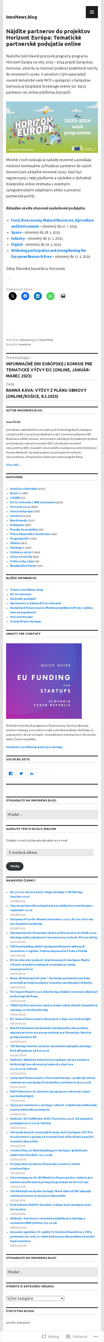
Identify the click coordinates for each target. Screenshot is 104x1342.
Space (16, 232)
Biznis (14, 493)
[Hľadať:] (52, 815)
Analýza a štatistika (23, 488)
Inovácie (25, 344)
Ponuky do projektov (24, 529)
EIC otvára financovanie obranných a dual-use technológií (50, 1019)
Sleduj (14, 866)
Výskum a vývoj (20, 552)
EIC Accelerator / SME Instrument (32, 502)
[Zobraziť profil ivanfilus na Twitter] (21, 773)
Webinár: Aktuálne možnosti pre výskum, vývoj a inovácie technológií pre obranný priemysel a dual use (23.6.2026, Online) (49, 1064)
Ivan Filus (46, 340)
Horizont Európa (21, 511)
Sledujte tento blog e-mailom (31, 828)
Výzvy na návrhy (21, 556)
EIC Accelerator (21, 594)
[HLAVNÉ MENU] (92, 12)
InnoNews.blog (21, 17)
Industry (18, 238)
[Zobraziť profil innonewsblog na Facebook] (10, 773)
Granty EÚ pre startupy (25, 621)
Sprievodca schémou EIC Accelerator (35, 603)
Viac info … (13, 465)
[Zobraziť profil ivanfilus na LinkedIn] (31, 773)
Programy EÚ (19, 538)
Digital (17, 244)
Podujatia (17, 525)
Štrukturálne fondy (23, 566)
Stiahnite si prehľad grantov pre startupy (34, 747)
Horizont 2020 (20, 507)
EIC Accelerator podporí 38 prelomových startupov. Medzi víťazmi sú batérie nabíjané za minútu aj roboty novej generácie (50, 965)
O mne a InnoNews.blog (26, 589)
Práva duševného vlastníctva (30, 534)
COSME (15, 498)
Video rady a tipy (22, 561)
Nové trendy (18, 520)
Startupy (16, 547)
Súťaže (15, 543)
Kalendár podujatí (23, 599)
